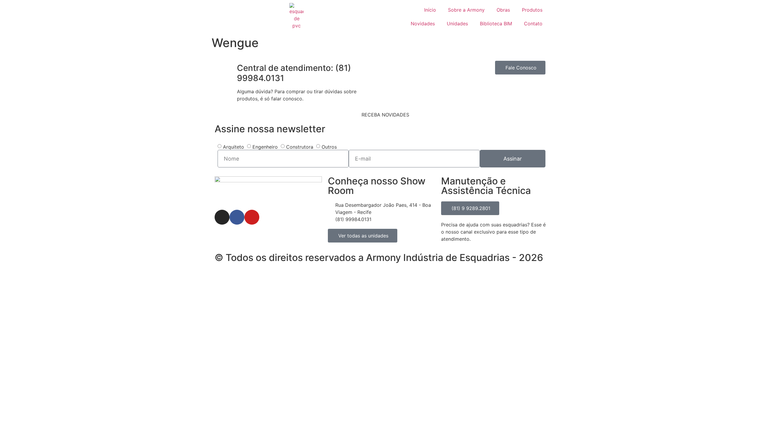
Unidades (457, 24)
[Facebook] (236, 217)
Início (430, 10)
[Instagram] (222, 217)
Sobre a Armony (466, 10)
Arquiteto (233, 147)
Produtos (532, 10)
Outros (329, 147)
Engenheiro (265, 147)
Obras (503, 10)
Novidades (423, 24)
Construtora (299, 147)
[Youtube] (251, 217)
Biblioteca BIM (496, 24)
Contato (533, 24)
